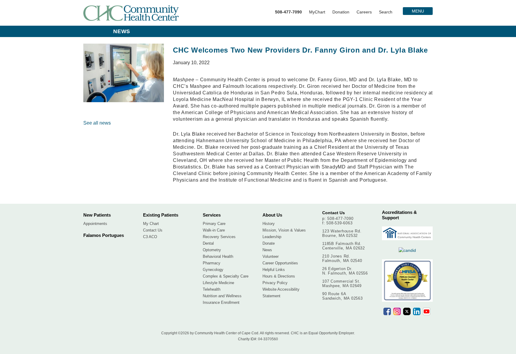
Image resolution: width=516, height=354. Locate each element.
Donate (268, 243)
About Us (272, 214)
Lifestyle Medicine (218, 283)
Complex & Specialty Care (225, 276)
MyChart (317, 12)
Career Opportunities (280, 263)
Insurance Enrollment (221, 302)
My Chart (151, 223)
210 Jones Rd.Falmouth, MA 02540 (342, 258)
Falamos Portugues (103, 235)
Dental (208, 243)
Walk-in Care (214, 230)
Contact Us (152, 230)
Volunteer (270, 256)
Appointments (95, 223)
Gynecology (213, 269)
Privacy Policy (275, 283)
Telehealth (211, 289)
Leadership (271, 237)
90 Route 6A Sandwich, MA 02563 (342, 296)
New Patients (97, 214)
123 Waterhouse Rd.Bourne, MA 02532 (342, 233)
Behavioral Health (218, 256)
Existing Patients (160, 214)
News (267, 250)
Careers (364, 12)
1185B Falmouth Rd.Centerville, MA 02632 (343, 245)
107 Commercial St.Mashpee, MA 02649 (342, 283)
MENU (418, 11)
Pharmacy (211, 263)
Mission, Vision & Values (284, 230)
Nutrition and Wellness (222, 296)
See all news (97, 122)
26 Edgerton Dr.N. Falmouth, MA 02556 (345, 270)
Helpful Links (273, 269)
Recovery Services (219, 237)
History (268, 223)
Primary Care (214, 223)
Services (212, 214)
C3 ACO (150, 237)
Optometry (212, 250)
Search (385, 12)
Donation (340, 12)
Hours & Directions (278, 276)
